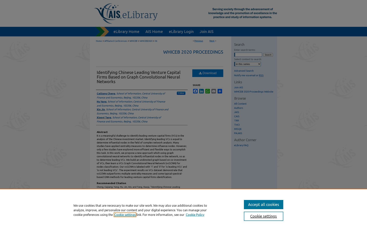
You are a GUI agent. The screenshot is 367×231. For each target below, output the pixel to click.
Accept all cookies (263, 204)
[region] (183, 210)
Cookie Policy (195, 214)
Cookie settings (125, 214)
